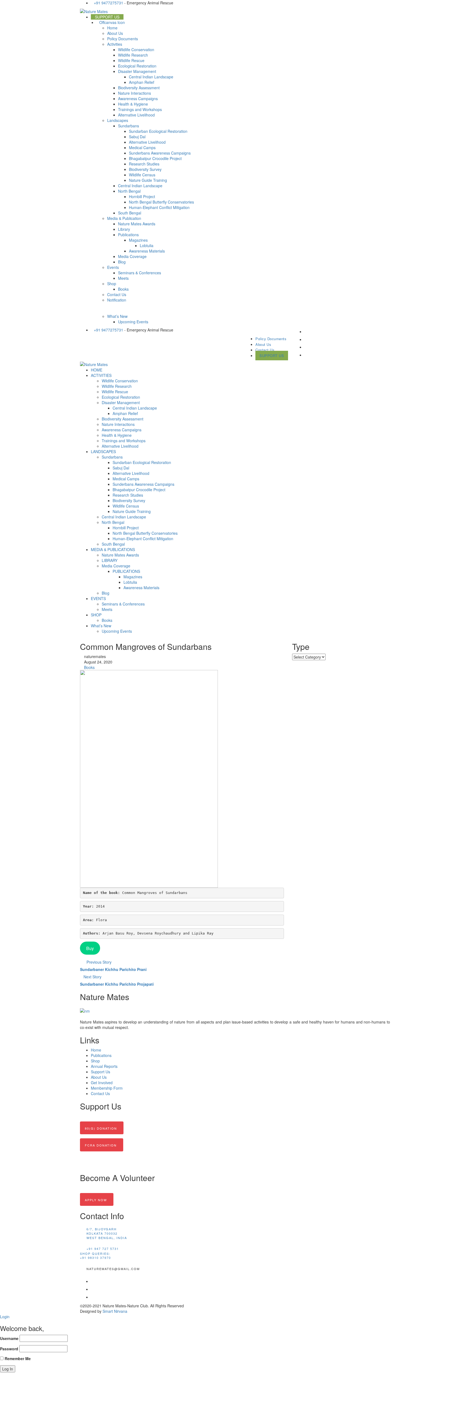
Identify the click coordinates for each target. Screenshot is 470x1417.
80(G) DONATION (101, 1128)
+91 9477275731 (108, 2)
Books (89, 667)
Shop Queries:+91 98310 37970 (95, 1255)
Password (9, 1348)
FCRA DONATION (101, 1145)
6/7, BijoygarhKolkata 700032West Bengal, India (106, 1233)
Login (5, 1316)
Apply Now (96, 1200)
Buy (90, 948)
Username (9, 1338)
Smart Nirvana (115, 1311)
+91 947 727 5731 (102, 1248)
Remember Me (17, 1358)
